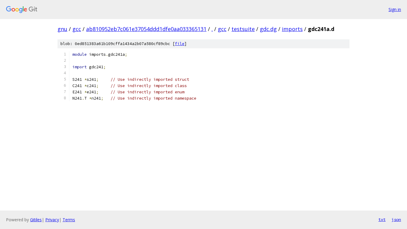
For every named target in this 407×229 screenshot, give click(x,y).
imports (292, 29)
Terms (69, 219)
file (179, 43)
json (396, 219)
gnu (62, 29)
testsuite (243, 29)
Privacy (52, 219)
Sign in (395, 9)
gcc (76, 29)
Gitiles (36, 219)
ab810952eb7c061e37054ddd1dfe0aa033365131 (146, 29)
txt (382, 219)
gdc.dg (268, 29)
